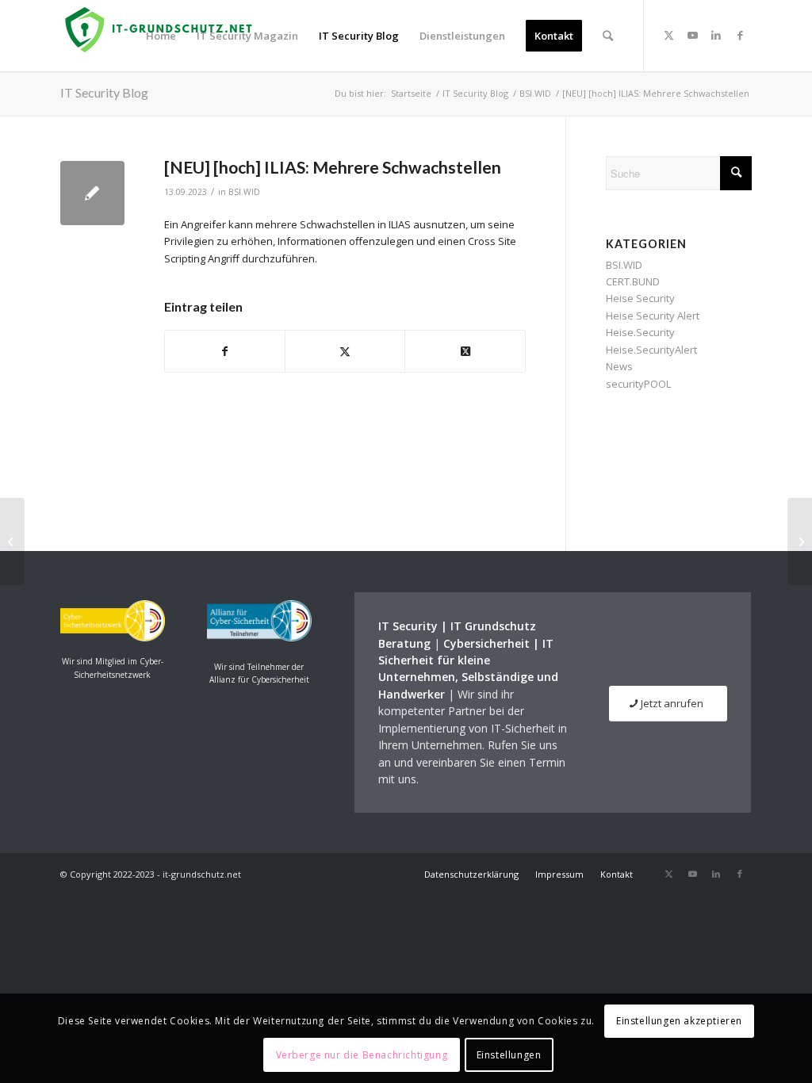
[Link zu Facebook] (740, 35)
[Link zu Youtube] (692, 35)
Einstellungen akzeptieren (679, 1021)
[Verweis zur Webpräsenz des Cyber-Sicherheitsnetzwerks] (113, 637)
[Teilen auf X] (344, 351)
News (619, 366)
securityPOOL (638, 384)
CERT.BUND (633, 281)
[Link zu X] (668, 35)
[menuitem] (161, 35)
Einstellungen (509, 1055)
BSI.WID (244, 191)
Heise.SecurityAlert (651, 350)
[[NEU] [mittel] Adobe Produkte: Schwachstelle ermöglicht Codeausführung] (12, 541)
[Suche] (607, 35)
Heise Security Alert (652, 315)
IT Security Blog (104, 92)
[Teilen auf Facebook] (225, 351)
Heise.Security (640, 332)
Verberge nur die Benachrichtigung (362, 1055)
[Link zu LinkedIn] (716, 35)
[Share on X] (464, 351)
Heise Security (640, 298)
